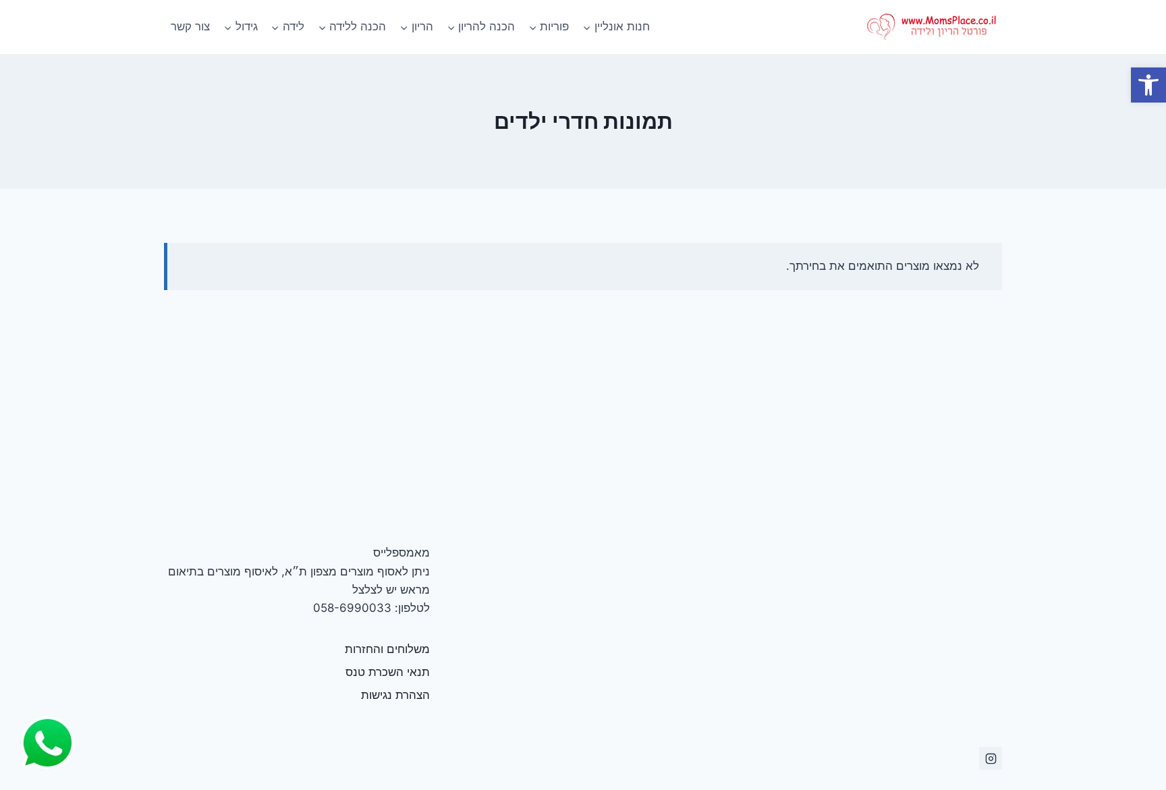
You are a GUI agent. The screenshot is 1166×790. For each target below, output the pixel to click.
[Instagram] (990, 758)
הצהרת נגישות (395, 695)
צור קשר (190, 26)
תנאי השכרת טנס (387, 672)
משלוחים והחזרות (387, 649)
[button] (1148, 85)
